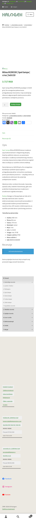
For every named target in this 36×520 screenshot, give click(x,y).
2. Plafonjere (6, 289)
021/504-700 (21, 1)
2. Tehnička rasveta (8, 309)
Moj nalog (6, 517)
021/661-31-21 (9, 3)
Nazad (7, 278)
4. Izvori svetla (7, 317)
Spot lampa (6, 150)
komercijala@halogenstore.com (12, 421)
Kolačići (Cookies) (8, 387)
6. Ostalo (5, 325)
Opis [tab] (3, 133)
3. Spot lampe (28, 25)
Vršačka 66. (12, 1)
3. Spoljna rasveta (8, 313)
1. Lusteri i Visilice (8, 286)
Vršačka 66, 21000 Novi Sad (10, 418)
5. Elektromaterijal (8, 321)
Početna (6, 25)
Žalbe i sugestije (7, 401)
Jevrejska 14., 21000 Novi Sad (11, 448)
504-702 (18, 425)
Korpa (27, 515)
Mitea (8, 120)
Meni (31, 14)
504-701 (13, 425)
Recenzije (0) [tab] (6, 138)
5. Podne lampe (7, 299)
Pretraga (18, 517)
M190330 (9, 118)
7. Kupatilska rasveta (9, 306)
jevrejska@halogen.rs (9, 452)
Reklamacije (6, 397)
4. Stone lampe (7, 296)
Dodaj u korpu (15, 104)
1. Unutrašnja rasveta (16, 25)
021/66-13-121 (7, 456)
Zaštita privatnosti (8, 390)
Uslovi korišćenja (7, 394)
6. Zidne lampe (7, 302)
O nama (5, 405)
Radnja (4, 196)
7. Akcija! (5, 329)
